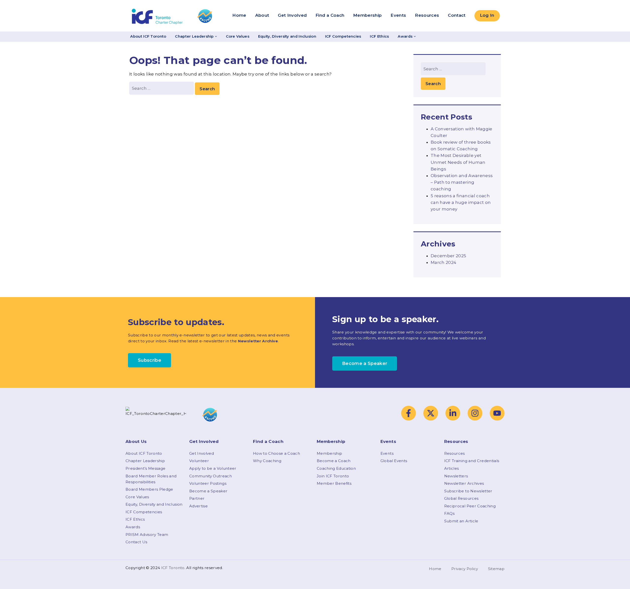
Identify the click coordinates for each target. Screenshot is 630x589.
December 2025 (448, 255)
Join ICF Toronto (333, 476)
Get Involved (292, 15)
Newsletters (456, 476)
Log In (487, 15)
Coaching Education (336, 468)
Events (398, 15)
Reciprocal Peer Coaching (470, 506)
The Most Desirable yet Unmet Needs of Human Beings (458, 162)
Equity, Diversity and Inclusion (287, 36)
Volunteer (199, 460)
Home (239, 15)
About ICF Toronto (148, 36)
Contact (456, 15)
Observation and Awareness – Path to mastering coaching (462, 182)
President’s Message (145, 468)
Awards (405, 36)
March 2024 (443, 262)
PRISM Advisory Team (147, 534)
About (262, 15)
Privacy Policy (464, 568)
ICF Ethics (379, 36)
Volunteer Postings (207, 483)
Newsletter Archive (258, 341)
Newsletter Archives (464, 483)
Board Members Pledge (149, 489)
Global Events (393, 460)
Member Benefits (334, 483)
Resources (427, 15)
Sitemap (496, 568)
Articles (451, 468)
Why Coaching (267, 460)
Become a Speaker (208, 491)
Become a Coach (334, 460)
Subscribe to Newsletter (468, 491)
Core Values (237, 36)
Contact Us (136, 542)
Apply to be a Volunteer (212, 468)
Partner (197, 498)
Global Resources (461, 498)
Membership (367, 15)
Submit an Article (461, 521)
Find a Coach (329, 15)
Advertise (198, 506)
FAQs (449, 513)
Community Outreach (210, 476)
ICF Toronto (173, 567)
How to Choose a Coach (276, 453)
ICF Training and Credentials (471, 460)
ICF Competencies (343, 36)
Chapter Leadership (194, 36)
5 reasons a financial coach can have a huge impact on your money (461, 202)
